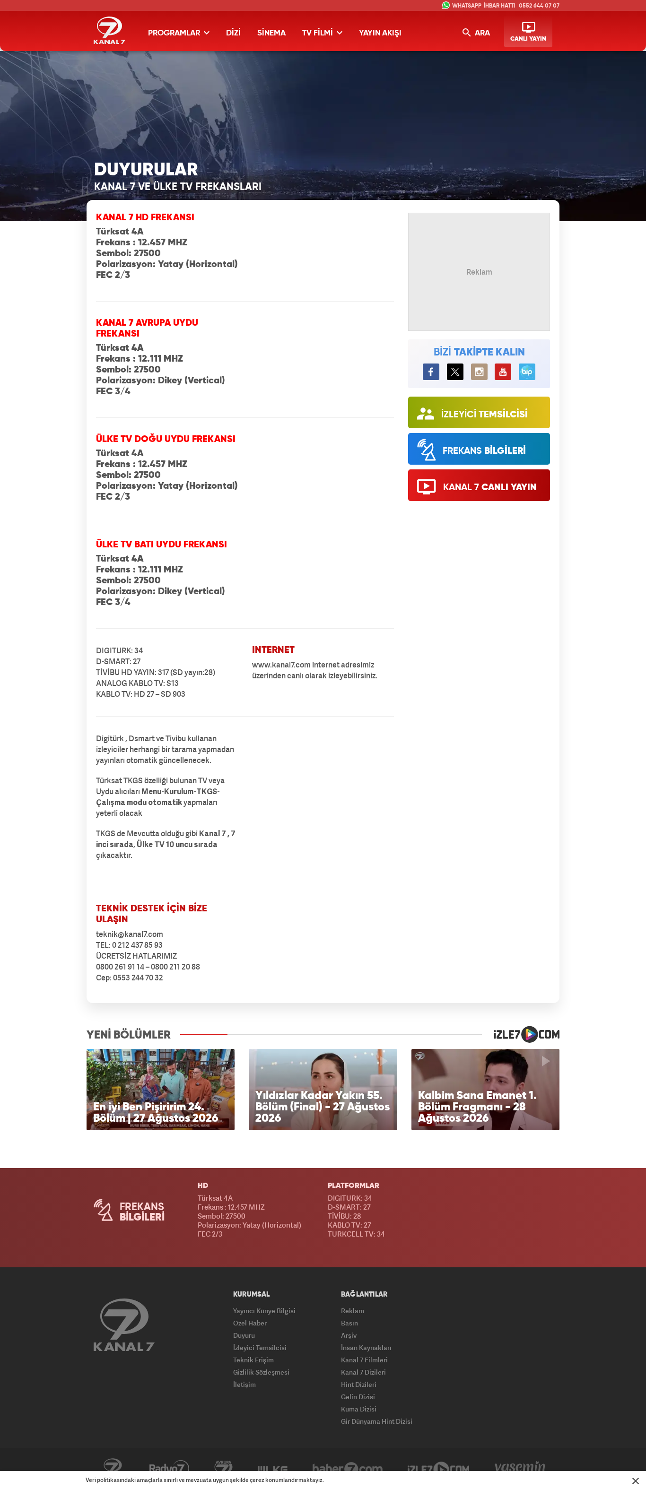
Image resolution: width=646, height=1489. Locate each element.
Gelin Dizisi (358, 1396)
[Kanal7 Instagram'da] (479, 372)
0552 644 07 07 (539, 6)
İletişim (244, 1384)
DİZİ (233, 33)
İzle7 (439, 1468)
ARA (481, 33)
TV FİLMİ (318, 33)
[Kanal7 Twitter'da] (455, 372)
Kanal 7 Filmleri (364, 1359)
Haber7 (348, 1468)
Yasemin (520, 1468)
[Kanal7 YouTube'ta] (503, 372)
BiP (527, 372)
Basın (349, 1322)
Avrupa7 (223, 1468)
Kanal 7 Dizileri (363, 1372)
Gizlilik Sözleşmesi (261, 1372)
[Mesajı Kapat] (635, 1481)
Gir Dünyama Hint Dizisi (376, 1421)
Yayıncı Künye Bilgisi (264, 1310)
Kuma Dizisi (358, 1408)
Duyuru (244, 1335)
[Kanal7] (109, 30)
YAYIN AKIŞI (380, 33)
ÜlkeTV (273, 1468)
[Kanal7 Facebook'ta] (431, 372)
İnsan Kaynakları (366, 1347)
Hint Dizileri (358, 1384)
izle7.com (520, 1034)
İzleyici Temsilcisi (260, 1347)
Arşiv (349, 1335)
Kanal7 (112, 1468)
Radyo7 (169, 1468)
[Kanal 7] (124, 1325)
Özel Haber (250, 1322)
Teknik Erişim (253, 1359)
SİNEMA (271, 33)
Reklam (352, 1310)
